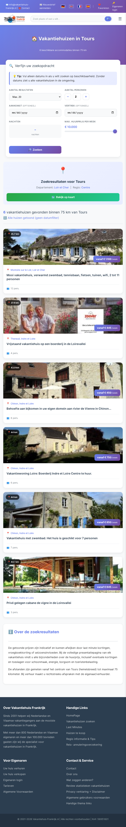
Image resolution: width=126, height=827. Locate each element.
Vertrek (77, 105)
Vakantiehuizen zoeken (80, 721)
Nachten (15, 121)
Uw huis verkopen (14, 774)
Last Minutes (74, 727)
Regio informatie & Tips (80, 739)
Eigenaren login (12, 780)
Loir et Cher (61, 187)
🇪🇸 (88, 6)
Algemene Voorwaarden (18, 791)
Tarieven (8, 785)
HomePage (73, 715)
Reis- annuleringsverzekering (84, 744)
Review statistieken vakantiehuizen (88, 785)
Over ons (71, 774)
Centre (85, 187)
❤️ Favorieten (103, 6)
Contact (71, 768)
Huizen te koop (75, 733)
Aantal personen (75, 90)
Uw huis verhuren (14, 768)
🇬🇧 (71, 6)
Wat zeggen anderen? (79, 780)
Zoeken (35, 149)
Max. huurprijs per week (80, 121)
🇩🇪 (63, 6)
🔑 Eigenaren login (117, 6)
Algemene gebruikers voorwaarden (88, 797)
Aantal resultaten (21, 90)
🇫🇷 (79, 6)
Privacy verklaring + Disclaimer (85, 791)
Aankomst (22, 105)
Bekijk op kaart (63, 197)
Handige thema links (79, 803)
